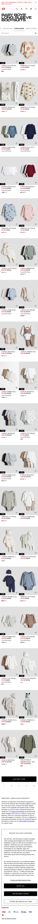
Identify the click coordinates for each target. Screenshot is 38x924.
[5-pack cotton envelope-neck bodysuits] (9, 50)
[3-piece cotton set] (9, 252)
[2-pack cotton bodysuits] (28, 294)
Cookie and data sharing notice (20, 880)
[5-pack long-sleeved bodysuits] (9, 294)
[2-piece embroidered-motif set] (28, 501)
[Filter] (35, 33)
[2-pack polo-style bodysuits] (28, 131)
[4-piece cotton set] (28, 541)
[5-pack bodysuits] (9, 171)
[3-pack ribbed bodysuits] (28, 252)
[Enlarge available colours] (3, 71)
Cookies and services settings (20, 901)
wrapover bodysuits (17, 811)
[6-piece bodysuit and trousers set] (9, 91)
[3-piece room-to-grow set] (9, 581)
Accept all (20, 886)
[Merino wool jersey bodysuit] (28, 744)
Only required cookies (20, 894)
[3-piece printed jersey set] (9, 541)
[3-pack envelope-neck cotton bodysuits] (9, 131)
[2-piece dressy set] (28, 336)
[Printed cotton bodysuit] (28, 50)
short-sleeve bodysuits (27, 821)
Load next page (19, 779)
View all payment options (9, 918)
